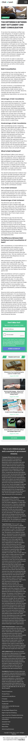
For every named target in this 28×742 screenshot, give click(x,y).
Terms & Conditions (9, 343)
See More (14, 438)
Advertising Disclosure (8, 729)
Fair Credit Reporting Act (16, 342)
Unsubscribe (5, 703)
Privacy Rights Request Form (9, 710)
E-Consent (4, 699)
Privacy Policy (5, 694)
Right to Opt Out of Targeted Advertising (12, 715)
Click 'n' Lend (7, 2)
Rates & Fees (5, 726)
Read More (21, 739)
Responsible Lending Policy (19, 341)
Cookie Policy (5, 724)
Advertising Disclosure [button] (7, 342)
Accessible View (6, 721)
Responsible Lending (7, 701)
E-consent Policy (11, 341)
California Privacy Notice (19, 343)
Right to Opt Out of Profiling (9, 712)
